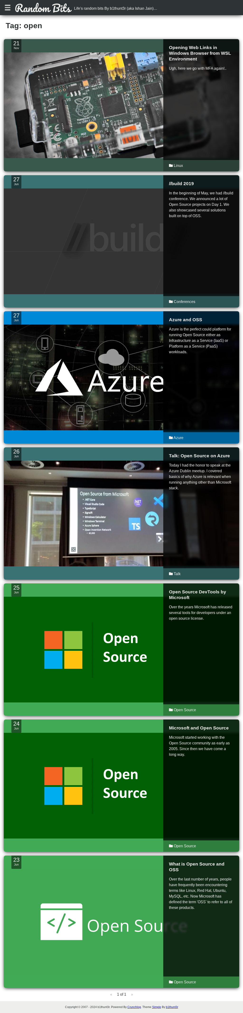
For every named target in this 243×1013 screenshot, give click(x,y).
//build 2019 (181, 183)
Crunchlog (134, 1007)
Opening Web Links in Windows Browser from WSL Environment (200, 53)
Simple (156, 1007)
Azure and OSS (185, 319)
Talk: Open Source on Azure (199, 455)
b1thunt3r (172, 1007)
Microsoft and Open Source (199, 727)
